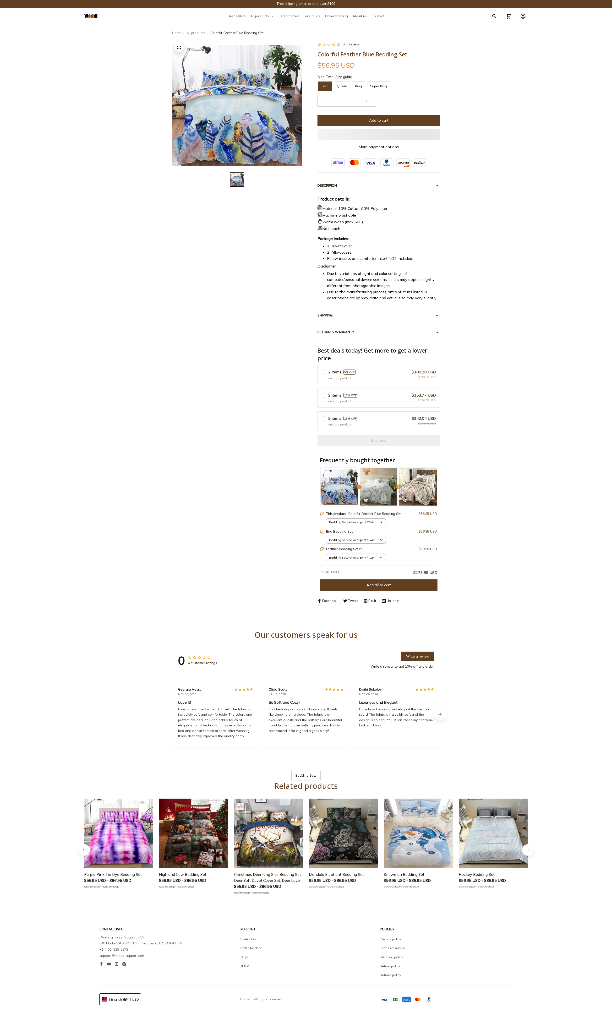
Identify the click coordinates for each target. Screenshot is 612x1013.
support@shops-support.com (122, 955)
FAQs (244, 957)
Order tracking (251, 948)
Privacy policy (390, 939)
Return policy (390, 966)
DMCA (244, 966)
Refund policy (390, 975)
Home (176, 33)
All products (195, 33)
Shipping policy (391, 957)
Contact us (248, 939)
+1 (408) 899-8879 (113, 949)
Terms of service (392, 948)
